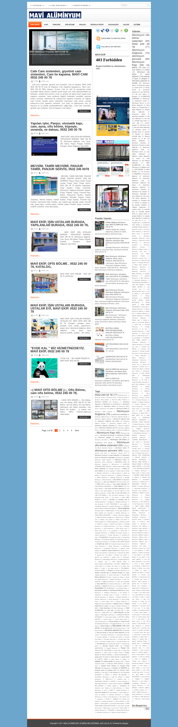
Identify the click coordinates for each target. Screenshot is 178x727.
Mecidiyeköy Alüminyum (108, 615)
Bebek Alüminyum (102, 477)
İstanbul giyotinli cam (121, 570)
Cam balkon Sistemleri (120, 484)
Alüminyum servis (140, 101)
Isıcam (124, 564)
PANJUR (82, 24)
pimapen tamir (111, 670)
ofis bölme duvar (120, 628)
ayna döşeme (99, 471)
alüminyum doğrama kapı (121, 419)
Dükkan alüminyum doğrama (121, 515)
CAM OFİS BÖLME (100, 495)
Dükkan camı (119, 517)
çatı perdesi (123, 504)
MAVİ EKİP (120, 610)
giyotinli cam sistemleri (102, 557)
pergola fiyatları (108, 661)
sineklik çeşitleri (111, 686)
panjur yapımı (115, 659)
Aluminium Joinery (100, 397)
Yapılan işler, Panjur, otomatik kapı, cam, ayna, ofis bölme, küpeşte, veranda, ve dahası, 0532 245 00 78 (56, 126)
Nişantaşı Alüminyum (116, 623)
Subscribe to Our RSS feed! (113, 38)
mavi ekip (110, 610)
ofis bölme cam (107, 628)
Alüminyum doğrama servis (118, 423)
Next (77, 430)
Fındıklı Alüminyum (113, 535)
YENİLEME (111, 710)
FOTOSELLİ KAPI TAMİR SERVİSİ (119, 542)
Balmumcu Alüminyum (108, 475)
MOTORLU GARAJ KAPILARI (141, 422)
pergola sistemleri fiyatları (139, 641)
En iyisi (119, 526)
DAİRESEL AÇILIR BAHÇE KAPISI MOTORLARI (141, 300)
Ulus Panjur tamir (124, 697)
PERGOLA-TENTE (97, 24)
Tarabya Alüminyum (121, 690)
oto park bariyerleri (102, 637)
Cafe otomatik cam (124, 482)
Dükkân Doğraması (112, 522)
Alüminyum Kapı (106, 432)
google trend (115, 557)
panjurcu (124, 659)
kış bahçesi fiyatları (122, 588)
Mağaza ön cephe (109, 606)
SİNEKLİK (100, 686)
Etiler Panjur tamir (100, 530)
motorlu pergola (113, 621)
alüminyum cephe (121, 408)
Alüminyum (106, 404)
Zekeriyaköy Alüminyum (123, 710)
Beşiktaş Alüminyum (116, 477)
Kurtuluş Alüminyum (100, 597)
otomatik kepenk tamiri (110, 646)
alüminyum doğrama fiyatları (103, 419)
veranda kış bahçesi (107, 701)
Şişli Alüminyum (117, 688)
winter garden (104, 703)
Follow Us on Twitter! (111, 47)
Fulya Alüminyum (100, 546)
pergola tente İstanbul (108, 666)
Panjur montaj (118, 652)
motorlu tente (125, 621)
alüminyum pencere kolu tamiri (141, 548)
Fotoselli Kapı (103, 537)
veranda (115, 699)
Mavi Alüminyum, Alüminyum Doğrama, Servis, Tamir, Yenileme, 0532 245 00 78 (116, 258)
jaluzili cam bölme (118, 577)
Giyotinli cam (112, 553)
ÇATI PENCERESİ (111, 504)
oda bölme (141, 619)
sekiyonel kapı (121, 679)
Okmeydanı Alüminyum (107, 635)
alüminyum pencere (106, 450)
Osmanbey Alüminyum (123, 635)
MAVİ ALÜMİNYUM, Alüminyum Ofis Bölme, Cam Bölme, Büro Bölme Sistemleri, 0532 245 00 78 (117, 372)
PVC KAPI (105, 672)
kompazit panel (108, 595)
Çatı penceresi (99, 504)
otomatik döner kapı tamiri (142, 632)
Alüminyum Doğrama (138, 51)
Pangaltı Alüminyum (112, 648)
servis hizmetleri (122, 681)
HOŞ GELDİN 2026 (119, 561)
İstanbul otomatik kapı (102, 573)
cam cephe (142, 557)
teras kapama (113, 692)
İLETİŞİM (137, 24)
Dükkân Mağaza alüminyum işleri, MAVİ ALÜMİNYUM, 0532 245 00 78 (117, 224)
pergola (97, 661)
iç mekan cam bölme (111, 566)
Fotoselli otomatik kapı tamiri (119, 544)
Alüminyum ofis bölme (118, 439)
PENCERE (56, 24)
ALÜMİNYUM (116, 404)
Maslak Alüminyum (122, 606)
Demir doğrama (123, 508)
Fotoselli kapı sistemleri (101, 542)
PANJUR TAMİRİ (103, 659)
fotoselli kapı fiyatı (115, 537)
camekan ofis (122, 499)
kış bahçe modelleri (122, 586)
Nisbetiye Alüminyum (103, 623)
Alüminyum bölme (110, 406)
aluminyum (115, 402)
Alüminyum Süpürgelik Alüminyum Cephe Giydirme (141, 238)
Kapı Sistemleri (101, 584)
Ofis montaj (135, 442)
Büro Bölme (117, 480)
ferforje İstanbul (122, 533)
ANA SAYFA (34, 24)
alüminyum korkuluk (123, 435)
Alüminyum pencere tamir (119, 453)
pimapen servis (99, 670)
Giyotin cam (124, 550)
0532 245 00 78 (104, 394)
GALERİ (126, 24)
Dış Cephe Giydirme (122, 511)
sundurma (123, 686)
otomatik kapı (101, 644)
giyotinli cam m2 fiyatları (104, 555)
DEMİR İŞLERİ (110, 511)
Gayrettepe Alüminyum (110, 548)
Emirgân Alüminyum (109, 526)
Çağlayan (110, 502)
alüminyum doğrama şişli (139, 541)
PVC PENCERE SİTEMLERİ (142, 468)
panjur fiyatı (117, 650)
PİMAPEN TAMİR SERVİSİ (142, 475)
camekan (112, 499)
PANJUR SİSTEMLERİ (121, 655)
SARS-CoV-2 (109, 679)
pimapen (115, 668)
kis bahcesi (123, 592)
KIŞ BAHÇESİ (113, 24)
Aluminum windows (101, 402)
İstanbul (110, 570)
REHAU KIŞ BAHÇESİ (120, 675)
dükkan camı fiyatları (106, 519)
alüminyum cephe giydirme (103, 411)
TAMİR (111, 690)
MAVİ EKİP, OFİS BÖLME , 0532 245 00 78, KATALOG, (58, 265)
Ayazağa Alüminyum (114, 468)
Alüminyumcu (115, 464)
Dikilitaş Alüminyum (121, 513)
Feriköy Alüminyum (100, 535)
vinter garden (143, 665)
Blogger (125, 723)
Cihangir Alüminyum (100, 502)
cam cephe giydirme (106, 491)
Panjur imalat (107, 652)
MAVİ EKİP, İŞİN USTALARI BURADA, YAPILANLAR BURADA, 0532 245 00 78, (59, 223)
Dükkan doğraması (100, 522)
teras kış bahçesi (100, 694)
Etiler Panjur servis (121, 528)
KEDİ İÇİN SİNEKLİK (138, 384)
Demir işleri (100, 511)
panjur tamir (98, 657)
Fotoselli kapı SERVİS (108, 539)
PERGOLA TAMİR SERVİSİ (115, 663)
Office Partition (105, 626)
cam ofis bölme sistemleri (116, 495)
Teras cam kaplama (101, 692)
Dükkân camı (136, 320)
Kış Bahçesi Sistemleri (117, 590)
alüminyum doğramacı (123, 430)
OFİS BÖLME (70, 24)
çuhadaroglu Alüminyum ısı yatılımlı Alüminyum (108, 506)
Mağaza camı (118, 604)
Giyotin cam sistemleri (101, 553)
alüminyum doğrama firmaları (119, 417)
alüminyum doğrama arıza (102, 417)
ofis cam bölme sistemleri (117, 632)
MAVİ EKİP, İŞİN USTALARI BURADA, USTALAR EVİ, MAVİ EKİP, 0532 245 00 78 (58, 308)
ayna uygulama (110, 471)
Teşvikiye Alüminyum (115, 694)
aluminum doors (111, 397)
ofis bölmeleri (125, 630)
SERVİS (113, 681)
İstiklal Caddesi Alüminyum (139, 692)
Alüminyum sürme (121, 460)
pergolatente (107, 668)
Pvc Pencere (114, 672)
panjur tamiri (125, 657)
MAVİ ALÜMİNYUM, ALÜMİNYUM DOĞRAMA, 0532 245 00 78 (88, 723)
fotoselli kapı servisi (122, 539)
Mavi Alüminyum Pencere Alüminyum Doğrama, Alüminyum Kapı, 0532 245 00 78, (117, 292)
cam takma (115, 497)
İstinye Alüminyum (114, 575)
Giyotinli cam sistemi (121, 555)
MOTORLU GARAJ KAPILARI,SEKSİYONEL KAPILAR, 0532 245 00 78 (115, 330)
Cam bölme (118, 486)
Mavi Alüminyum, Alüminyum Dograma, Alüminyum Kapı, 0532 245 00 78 (117, 310)
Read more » (84, 111)
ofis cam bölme (101, 632)
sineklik (126, 683)
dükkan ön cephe (125, 522)
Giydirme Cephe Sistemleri (110, 550)
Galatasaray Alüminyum (139, 360)
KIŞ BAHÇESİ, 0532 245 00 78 (116, 356)
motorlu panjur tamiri (100, 621)
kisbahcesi (98, 595)
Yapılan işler (106, 708)
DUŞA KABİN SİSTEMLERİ (103, 515)
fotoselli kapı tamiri (102, 544)
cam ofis (111, 493)
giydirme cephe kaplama (139, 581)
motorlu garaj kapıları (110, 617)
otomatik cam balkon (144, 630)
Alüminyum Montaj (121, 437)
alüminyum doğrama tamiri (139, 537)
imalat (103, 568)
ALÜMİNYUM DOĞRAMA (119, 414)
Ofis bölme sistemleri (112, 630)
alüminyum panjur (121, 448)
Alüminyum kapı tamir (139, 251)
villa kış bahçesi (119, 701)
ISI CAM (117, 564)
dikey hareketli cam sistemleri (104, 513)
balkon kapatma (116, 473)
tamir (105, 690)
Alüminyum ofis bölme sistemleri (112, 443)
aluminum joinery (123, 397)
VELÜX (108, 699)
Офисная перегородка (118, 712)
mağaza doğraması (139, 207)
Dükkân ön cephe (102, 524)
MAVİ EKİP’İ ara (107, 612)
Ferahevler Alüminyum (101, 533)
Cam (98, 484)
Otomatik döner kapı (110, 639)
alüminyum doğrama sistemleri (105, 425)
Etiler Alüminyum (108, 528)
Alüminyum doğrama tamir (107, 428)
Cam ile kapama (119, 491)
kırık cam (112, 586)
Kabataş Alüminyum (115, 579)
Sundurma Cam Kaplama (102, 688)
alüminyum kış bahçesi (107, 435)
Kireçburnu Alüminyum (110, 592)
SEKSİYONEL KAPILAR (101, 681)
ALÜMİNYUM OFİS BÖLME (103, 443)
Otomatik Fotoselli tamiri (107, 641)
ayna (125, 468)
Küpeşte (111, 597)
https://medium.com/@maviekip (103, 564)
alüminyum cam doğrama (107, 408)
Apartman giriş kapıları (119, 466)
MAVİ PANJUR (119, 612)
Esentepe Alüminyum (138, 331)
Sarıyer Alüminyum (144, 486)
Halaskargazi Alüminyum (109, 559)
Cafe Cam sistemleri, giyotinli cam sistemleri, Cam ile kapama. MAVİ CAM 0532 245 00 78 (59, 74)
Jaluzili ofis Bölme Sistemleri (140, 382)
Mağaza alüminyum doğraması (103, 604)
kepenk (105, 586)
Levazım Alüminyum (100, 599)
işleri (109, 577)
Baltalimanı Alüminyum (123, 475)
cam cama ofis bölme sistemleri (114, 488)
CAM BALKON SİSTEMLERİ (103, 486)
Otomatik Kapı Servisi (113, 644)
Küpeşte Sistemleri (122, 597)
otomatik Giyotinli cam (123, 641)
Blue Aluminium (107, 480)
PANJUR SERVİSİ (107, 655)
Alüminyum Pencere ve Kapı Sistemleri (107, 455)
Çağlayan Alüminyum (121, 502)
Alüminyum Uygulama (101, 464)
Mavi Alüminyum (105, 608)
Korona (117, 595)
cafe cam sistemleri (109, 482)
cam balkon (107, 484)
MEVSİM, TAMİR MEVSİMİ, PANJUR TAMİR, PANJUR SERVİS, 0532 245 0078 (59, 167)
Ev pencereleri (113, 530)
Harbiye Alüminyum (124, 559)
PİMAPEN (124, 668)
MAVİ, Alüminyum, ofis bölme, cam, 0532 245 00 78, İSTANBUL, (117, 275)
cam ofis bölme (122, 493)
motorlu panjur (107, 619)
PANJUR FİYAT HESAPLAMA (103, 650)
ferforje (112, 533)
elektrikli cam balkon (116, 524)
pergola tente (136, 643)
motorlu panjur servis (121, 619)
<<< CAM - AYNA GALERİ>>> (58, 5)
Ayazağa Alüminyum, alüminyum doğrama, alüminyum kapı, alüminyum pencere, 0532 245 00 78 (117, 241)
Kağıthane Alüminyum (108, 581)
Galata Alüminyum (114, 546)
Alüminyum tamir (120, 462)
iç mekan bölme (138, 595)
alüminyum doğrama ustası (107, 430)
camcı (104, 499)
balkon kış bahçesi (144, 552)
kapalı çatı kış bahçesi (123, 581)
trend (104, 697)
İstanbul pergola (117, 573)
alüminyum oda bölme (101, 440)
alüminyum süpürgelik (108, 457)
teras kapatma (123, 692)
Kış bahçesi (99, 588)
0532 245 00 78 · (123, 395)
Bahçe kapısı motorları (123, 471)
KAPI (46, 24)
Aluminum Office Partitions (119, 400)
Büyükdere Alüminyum (140, 280)
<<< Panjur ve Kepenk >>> (81, 5)
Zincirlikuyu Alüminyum (103, 712)
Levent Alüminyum (114, 599)
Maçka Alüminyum (121, 601)
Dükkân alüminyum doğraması (105, 517)
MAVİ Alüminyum (118, 608)
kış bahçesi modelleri (101, 590)
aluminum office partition (102, 400)
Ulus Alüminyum (112, 697)
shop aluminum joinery (116, 683)
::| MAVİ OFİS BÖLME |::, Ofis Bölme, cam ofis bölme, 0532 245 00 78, (58, 391)
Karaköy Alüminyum (115, 584)
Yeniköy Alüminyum (100, 710)
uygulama (99, 699)
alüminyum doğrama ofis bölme (108, 421)
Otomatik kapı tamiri (142, 453)
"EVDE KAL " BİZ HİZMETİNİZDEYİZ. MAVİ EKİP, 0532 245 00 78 (57, 350)
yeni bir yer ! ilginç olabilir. (119, 708)
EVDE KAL (124, 530)
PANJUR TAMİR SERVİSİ (112, 657)
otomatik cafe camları (116, 637)
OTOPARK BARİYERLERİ (139, 440)
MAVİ (96, 608)
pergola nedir (119, 661)
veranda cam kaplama (139, 661)
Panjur (123, 648)
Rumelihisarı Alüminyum (102, 677)
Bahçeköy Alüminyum (103, 473)
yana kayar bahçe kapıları (117, 703)
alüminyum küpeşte (104, 437)
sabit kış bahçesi (117, 677)
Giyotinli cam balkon (123, 553)
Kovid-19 (124, 595)
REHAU (107, 675)
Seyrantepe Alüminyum (101, 683)
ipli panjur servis (113, 568)
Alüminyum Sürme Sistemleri (103, 462)
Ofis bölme (116, 625)
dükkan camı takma (121, 519)
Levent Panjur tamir (107, 601)
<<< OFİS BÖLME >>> (37, 5)
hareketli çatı (102, 561)
